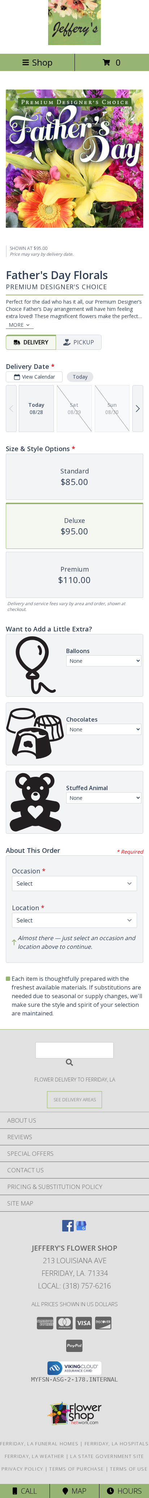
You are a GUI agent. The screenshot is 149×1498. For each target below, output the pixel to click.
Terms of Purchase (76, 1469)
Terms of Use (129, 1469)
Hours (128, 1491)
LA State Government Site (107, 1456)
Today (80, 376)
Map (77, 1491)
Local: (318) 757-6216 (74, 1286)
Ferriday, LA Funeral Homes (39, 1443)
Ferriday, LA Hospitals (117, 1443)
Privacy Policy (22, 1469)
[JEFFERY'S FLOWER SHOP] (74, 43)
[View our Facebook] (68, 1229)
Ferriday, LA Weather (34, 1456)
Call (27, 1491)
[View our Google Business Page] (81, 1229)
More (16, 324)
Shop (42, 62)
